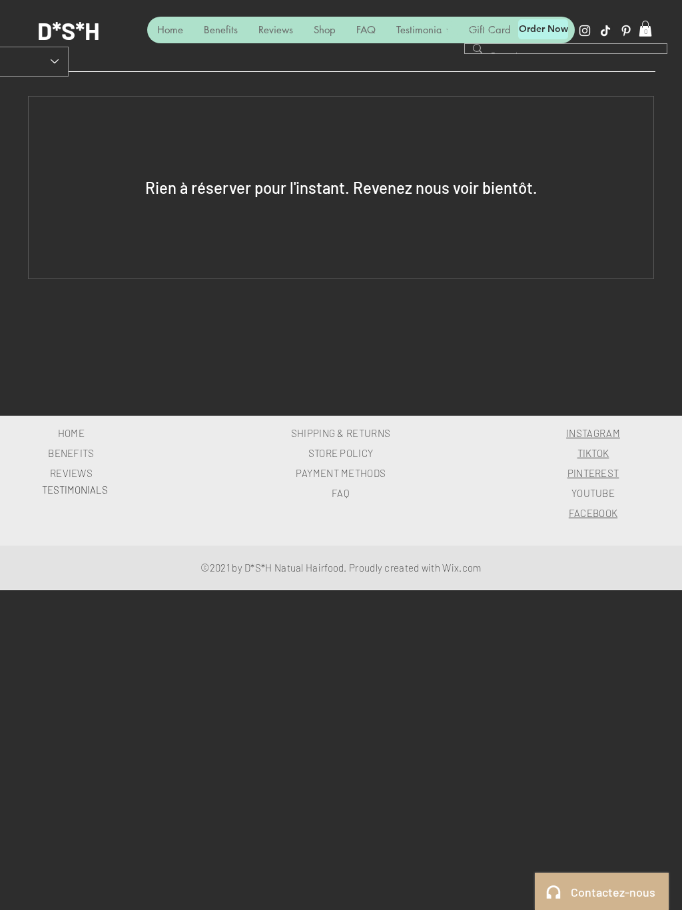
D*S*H (68, 30)
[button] (645, 29)
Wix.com (461, 568)
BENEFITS (71, 453)
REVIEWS (71, 473)
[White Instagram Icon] (584, 30)
